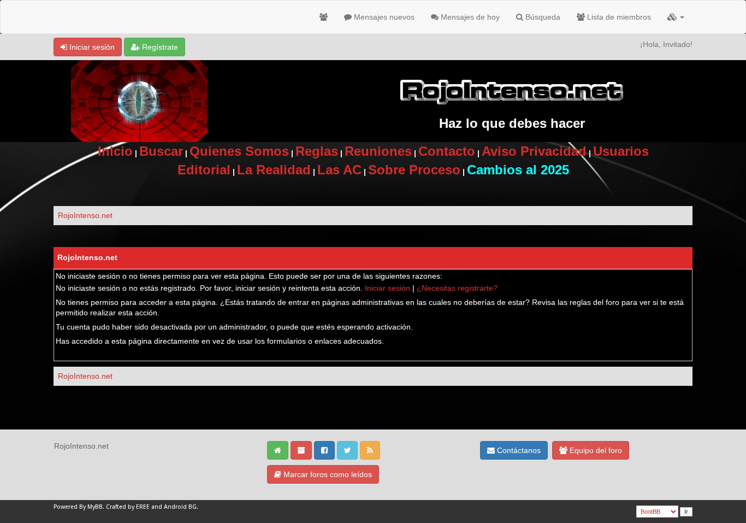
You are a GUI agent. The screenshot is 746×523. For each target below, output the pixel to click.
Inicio (115, 151)
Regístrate (159, 47)
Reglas (316, 151)
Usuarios (621, 151)
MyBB (95, 506)
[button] (675, 17)
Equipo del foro (594, 450)
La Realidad (274, 169)
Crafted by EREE (128, 506)
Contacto (446, 151)
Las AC (339, 169)
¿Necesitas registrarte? (457, 288)
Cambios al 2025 (518, 169)
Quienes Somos (239, 151)
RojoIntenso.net (85, 215)
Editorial (203, 169)
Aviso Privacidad (534, 151)
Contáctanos (518, 450)
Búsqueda (541, 17)
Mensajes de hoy (469, 17)
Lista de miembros (618, 17)
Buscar (161, 151)
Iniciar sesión (91, 47)
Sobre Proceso (414, 169)
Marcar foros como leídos (326, 474)
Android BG (180, 506)
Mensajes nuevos (383, 17)
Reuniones (378, 151)
